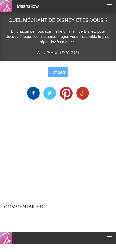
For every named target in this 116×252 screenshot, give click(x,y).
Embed (58, 72)
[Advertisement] (58, 152)
